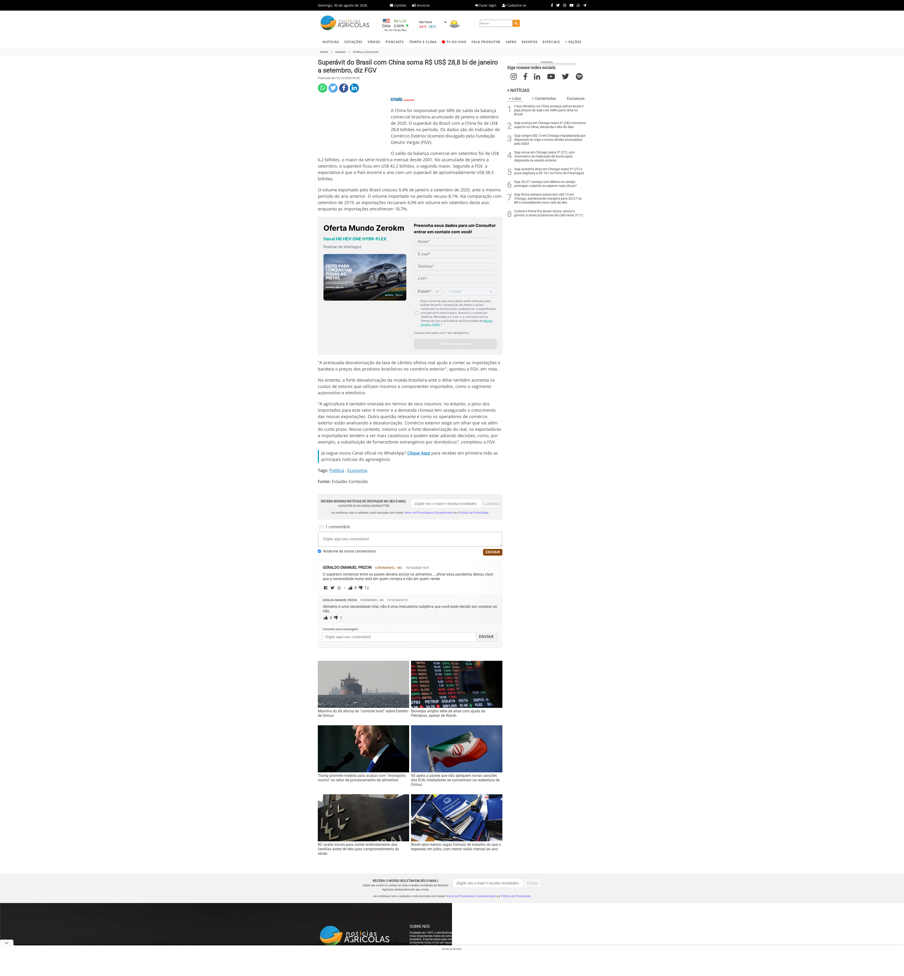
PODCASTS (395, 42)
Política (336, 470)
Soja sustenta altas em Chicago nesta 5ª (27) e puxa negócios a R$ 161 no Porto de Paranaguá (549, 171)
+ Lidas (515, 98)
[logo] (359, 936)
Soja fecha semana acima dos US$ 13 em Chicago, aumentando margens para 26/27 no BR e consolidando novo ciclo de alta (548, 199)
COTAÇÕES (353, 42)
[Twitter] (557, 5)
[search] (516, 23)
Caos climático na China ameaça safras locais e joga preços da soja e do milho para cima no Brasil (548, 110)
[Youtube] (570, 5)
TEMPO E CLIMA (423, 42)
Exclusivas (576, 98)
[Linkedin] (354, 88)
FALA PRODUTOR (486, 42)
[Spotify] (579, 77)
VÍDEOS (374, 42)
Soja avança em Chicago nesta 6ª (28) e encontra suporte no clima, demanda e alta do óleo (550, 125)
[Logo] (345, 23)
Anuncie (423, 5)
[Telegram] (583, 5)
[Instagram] (563, 5)
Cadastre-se (516, 5)
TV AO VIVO (456, 42)
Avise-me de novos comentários (349, 551)
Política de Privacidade (473, 512)
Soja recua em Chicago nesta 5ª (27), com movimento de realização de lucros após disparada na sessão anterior (544, 156)
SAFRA (511, 42)
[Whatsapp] (577, 5)
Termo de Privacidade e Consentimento (429, 512)
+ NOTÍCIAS (518, 90)
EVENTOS (530, 42)
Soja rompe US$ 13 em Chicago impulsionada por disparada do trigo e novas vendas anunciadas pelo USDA (550, 140)
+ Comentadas (544, 98)
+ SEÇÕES (573, 42)
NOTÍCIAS (331, 42)
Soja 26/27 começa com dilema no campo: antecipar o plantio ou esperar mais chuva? (545, 184)
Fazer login (487, 5)
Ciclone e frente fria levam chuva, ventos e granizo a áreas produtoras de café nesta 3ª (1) (548, 213)
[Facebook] (551, 5)
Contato (399, 5)
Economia (357, 470)
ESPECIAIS (551, 42)
